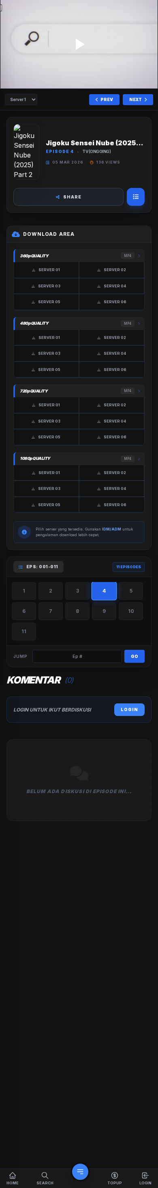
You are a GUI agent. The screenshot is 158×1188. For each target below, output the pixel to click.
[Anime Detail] (136, 197)
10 (131, 611)
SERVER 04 (115, 286)
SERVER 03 (49, 286)
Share (72, 196)
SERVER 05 (49, 302)
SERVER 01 (49, 269)
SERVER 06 (115, 302)
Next (136, 99)
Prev (106, 99)
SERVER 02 (115, 269)
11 (23, 631)
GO (134, 656)
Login (129, 709)
